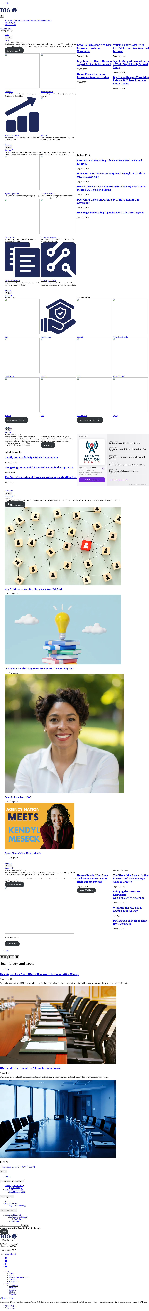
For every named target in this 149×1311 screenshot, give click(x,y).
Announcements (47, 92)
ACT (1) (8, 1201)
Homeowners (46, 337)
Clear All (31, 1167)
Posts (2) (8, 1176)
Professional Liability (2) (18, 1217)
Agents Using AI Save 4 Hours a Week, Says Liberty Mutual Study (131, 64)
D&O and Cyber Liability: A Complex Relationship (30, 1067)
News (7, 35)
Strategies (8, 145)
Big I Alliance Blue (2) (17, 1206)
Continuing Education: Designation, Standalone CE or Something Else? (39, 668)
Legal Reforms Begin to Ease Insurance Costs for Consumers (94, 48)
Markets (8, 290)
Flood (43, 376)
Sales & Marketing (47, 194)
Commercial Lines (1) (13, 1215)
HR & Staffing (10, 237)
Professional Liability (121, 337)
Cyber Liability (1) (16, 1221)
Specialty (80, 337)
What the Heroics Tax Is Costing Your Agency (127, 909)
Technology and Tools (10, 1167)
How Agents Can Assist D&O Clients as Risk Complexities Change (39, 974)
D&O (23, 1167)
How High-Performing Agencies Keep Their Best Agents (110, 212)
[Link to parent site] (8, 12)
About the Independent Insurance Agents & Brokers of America (28, 20)
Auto (6, 337)
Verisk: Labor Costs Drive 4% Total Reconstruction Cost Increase (131, 48)
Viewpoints (9, 491)
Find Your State (10, 25)
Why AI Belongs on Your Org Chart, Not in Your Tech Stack (34, 589)
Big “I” (12, 1275)
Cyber (115, 416)
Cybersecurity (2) (15, 1188)
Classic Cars (9, 376)
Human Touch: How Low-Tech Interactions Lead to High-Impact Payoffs (92, 878)
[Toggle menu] (10, 957)
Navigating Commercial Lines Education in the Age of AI (39, 467)
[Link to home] (5, 29)
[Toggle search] (3, 957)
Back (9, 37)
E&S (78, 376)
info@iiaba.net (10, 1254)
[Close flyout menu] (2, 16)
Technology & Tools (48, 281)
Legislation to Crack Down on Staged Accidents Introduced (94, 63)
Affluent (8, 416)
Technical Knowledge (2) (14, 1190)
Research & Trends (12, 135)
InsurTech (44, 135)
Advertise (12, 1279)
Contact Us (13, 1281)
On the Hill (9, 92)
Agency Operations (12, 194)
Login (7, 3)
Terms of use (9, 1308)
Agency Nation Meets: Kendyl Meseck (23, 853)
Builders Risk (82, 416)
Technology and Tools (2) (14, 1186)
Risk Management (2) (17, 1192)
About (11, 1273)
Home (7, 969)
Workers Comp (118, 376)
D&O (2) (17, 1219)
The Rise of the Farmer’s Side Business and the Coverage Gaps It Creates (131, 878)
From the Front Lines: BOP (18, 797)
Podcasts (8, 427)
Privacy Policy (10, 1306)
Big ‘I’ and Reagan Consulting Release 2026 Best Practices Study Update (131, 80)
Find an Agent (10, 23)
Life (42, 416)
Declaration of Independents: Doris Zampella (130, 922)
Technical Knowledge (49, 237)
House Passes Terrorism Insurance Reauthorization (93, 76)
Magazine (8, 863)
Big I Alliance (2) (11, 1203)
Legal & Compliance (12, 281)
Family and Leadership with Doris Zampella (31, 457)
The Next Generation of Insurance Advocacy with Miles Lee (41, 477)
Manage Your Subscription (19, 1277)
